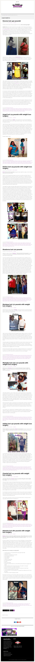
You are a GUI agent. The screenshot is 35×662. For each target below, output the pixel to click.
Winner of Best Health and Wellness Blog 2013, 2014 (18, 647)
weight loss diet (28, 300)
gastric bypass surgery (18, 109)
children (24, 298)
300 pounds (11, 297)
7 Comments (14, 22)
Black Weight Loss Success (17, 6)
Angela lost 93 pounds (7, 655)
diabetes (27, 298)
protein (23, 418)
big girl (18, 298)
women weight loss (17, 606)
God (7, 244)
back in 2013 (17, 83)
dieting (15, 467)
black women (8, 161)
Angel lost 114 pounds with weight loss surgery (17, 115)
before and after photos (27, 297)
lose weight (8, 110)
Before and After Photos (9, 354)
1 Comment (14, 251)
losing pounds (28, 161)
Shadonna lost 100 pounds (12, 249)
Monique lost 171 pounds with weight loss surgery (16, 305)
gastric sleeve (20, 161)
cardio (21, 243)
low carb (20, 418)
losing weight (12, 110)
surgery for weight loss (13, 162)
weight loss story (11, 358)
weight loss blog (15, 163)
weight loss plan (20, 526)
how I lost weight (29, 109)
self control (24, 244)
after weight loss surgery (6, 243)
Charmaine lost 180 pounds (8, 654)
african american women (16, 355)
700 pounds (11, 108)
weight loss (27, 162)
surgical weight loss (19, 110)
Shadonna (14, 253)
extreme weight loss (8, 109)
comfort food (24, 243)
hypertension (24, 161)
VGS (24, 162)
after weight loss (21, 108)
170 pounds (7, 355)
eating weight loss (27, 603)
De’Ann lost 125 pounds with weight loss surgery (17, 167)
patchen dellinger (16, 604)
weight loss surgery (21, 163)
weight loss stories (23, 469)
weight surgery (10, 527)
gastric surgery (24, 109)
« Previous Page (5, 610)
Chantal (12, 478)
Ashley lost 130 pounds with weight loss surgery (17, 424)
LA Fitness (9, 418)
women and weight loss (11, 359)
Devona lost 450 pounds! (12, 21)
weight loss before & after (9, 163)
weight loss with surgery (23, 358)
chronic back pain (12, 161)
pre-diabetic (8, 162)
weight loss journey (5, 358)
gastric (17, 161)
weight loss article (9, 245)
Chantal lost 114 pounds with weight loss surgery (16, 474)
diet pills (30, 298)
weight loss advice (25, 110)
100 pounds (7, 297)
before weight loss (26, 108)
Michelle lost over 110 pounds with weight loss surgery (15, 363)
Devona (15, 81)
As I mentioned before (6, 29)
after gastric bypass (23, 355)
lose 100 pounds (19, 299)
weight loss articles (18, 300)
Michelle (9, 368)
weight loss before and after (10, 419)
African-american (15, 108)
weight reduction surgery (28, 163)
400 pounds (7, 108)
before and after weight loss (7, 298)
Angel (14, 119)
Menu (18, 1)
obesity (15, 110)
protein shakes (26, 418)
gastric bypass (13, 109)
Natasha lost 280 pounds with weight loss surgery (16, 531)
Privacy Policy (5, 648)
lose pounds (4, 110)
